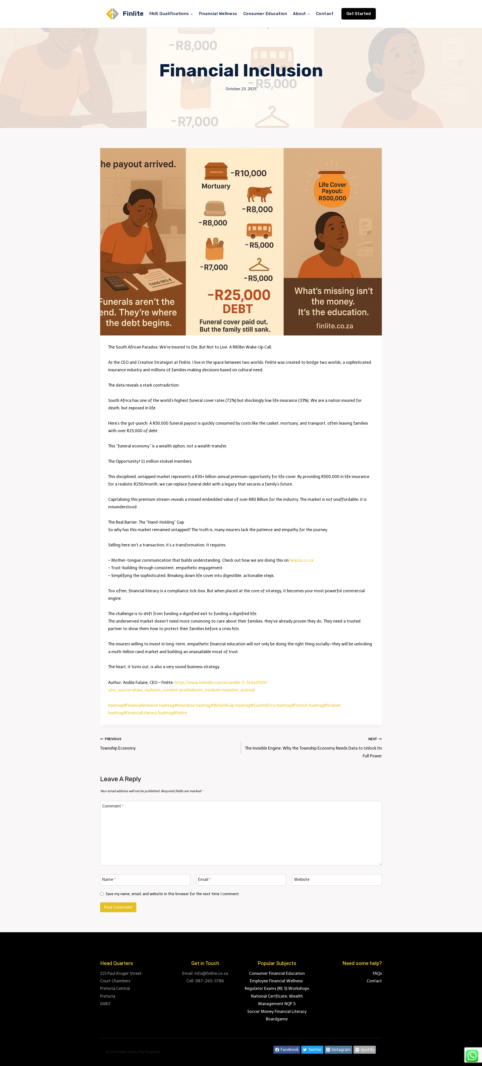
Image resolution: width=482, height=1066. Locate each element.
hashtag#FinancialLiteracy (132, 712)
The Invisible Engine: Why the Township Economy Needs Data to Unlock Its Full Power (313, 747)
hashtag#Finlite (172, 712)
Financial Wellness (218, 13)
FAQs (377, 973)
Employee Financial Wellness (277, 981)
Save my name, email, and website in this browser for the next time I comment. (172, 894)
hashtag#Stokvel (324, 705)
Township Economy (118, 744)
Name (109, 879)
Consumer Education (265, 13)
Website (302, 879)
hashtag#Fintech (292, 705)
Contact (324, 13)
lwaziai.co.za (301, 560)
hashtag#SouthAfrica (255, 705)
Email (204, 879)
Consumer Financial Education (277, 973)
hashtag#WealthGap (215, 705)
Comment (113, 806)
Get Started (358, 13)
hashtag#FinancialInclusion (133, 705)
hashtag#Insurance (177, 705)
